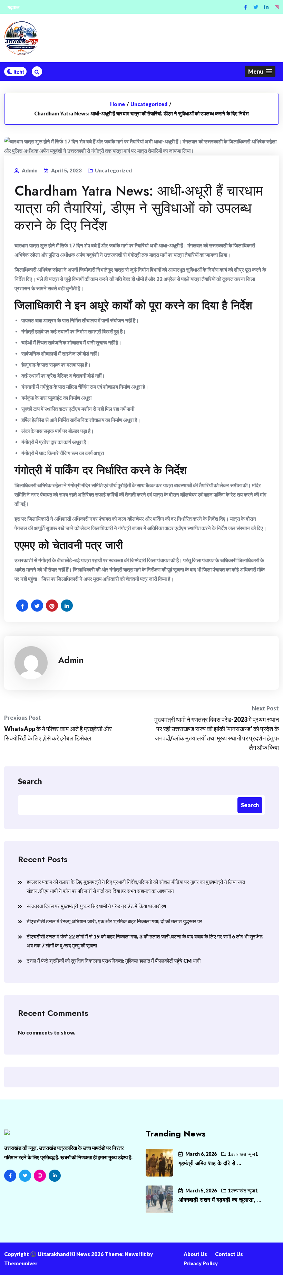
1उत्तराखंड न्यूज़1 (243, 1154)
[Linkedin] (266, 7)
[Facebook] (245, 7)
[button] (260, 71)
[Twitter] (255, 7)
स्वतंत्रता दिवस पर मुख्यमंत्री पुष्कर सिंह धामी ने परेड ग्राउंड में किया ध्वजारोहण (96, 906)
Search (30, 781)
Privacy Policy (201, 1263)
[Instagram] (277, 7)
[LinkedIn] (55, 1176)
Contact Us (229, 1254)
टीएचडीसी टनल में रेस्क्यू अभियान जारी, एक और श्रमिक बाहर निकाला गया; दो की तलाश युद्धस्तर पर (114, 921)
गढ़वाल (13, 7)
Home (117, 104)
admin (71, 660)
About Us (195, 1254)
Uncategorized (148, 104)
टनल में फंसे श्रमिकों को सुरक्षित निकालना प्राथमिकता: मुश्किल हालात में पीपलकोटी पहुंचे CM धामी (114, 960)
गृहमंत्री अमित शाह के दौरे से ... (209, 1163)
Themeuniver (20, 1263)
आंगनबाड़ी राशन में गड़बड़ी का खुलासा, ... (219, 1200)
